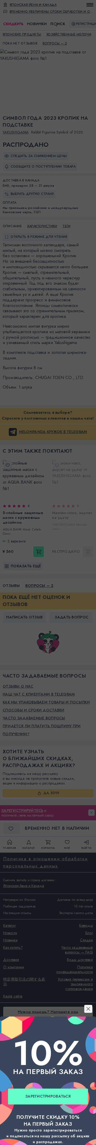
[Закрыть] (48, 508)
